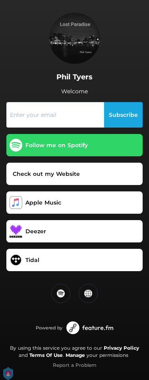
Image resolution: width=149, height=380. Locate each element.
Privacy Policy (121, 348)
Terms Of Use (46, 355)
